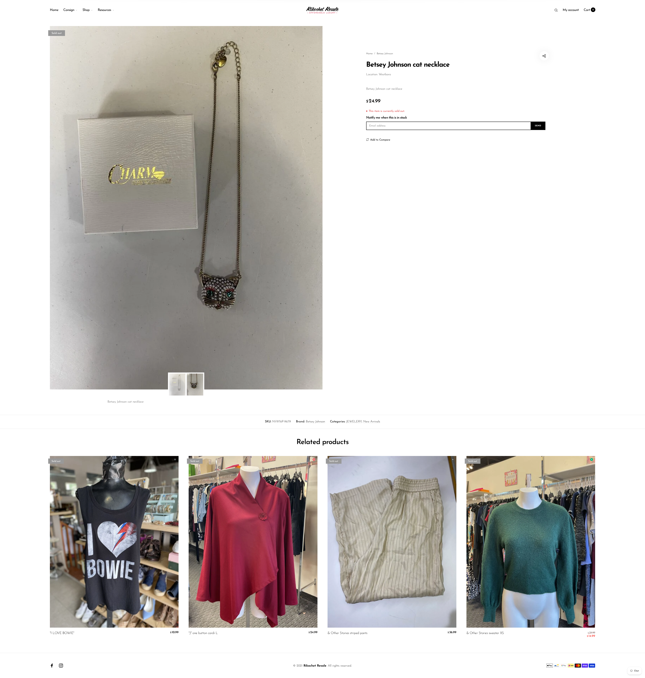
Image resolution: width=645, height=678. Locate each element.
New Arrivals (371, 421)
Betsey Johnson (315, 421)
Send (538, 126)
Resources (104, 10)
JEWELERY (354, 421)
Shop (86, 10)
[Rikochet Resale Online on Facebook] (52, 666)
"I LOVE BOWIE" (62, 633)
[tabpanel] (186, 207)
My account (571, 10)
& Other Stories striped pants (347, 633)
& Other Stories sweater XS (485, 633)
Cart (589, 10)
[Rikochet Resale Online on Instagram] (61, 666)
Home (54, 10)
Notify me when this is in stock (386, 117)
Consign (68, 10)
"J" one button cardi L (203, 633)
